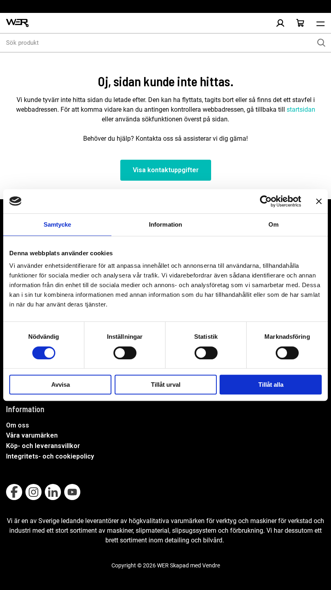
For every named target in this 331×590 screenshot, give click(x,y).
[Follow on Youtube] (72, 492)
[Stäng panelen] (319, 201)
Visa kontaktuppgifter (166, 170)
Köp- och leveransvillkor (43, 446)
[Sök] (321, 42)
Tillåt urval (165, 384)
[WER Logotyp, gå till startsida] (17, 23)
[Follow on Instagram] (33, 492)
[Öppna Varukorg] (300, 23)
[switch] (124, 352)
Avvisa (60, 384)
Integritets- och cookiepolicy (50, 456)
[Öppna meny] (320, 23)
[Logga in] (280, 23)
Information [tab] (165, 224)
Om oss (17, 425)
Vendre (211, 565)
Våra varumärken (32, 435)
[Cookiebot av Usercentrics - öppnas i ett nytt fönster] (265, 201)
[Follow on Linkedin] (53, 492)
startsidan (300, 109)
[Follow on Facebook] (14, 492)
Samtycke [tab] (57, 224)
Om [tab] (273, 224)
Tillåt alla (270, 384)
